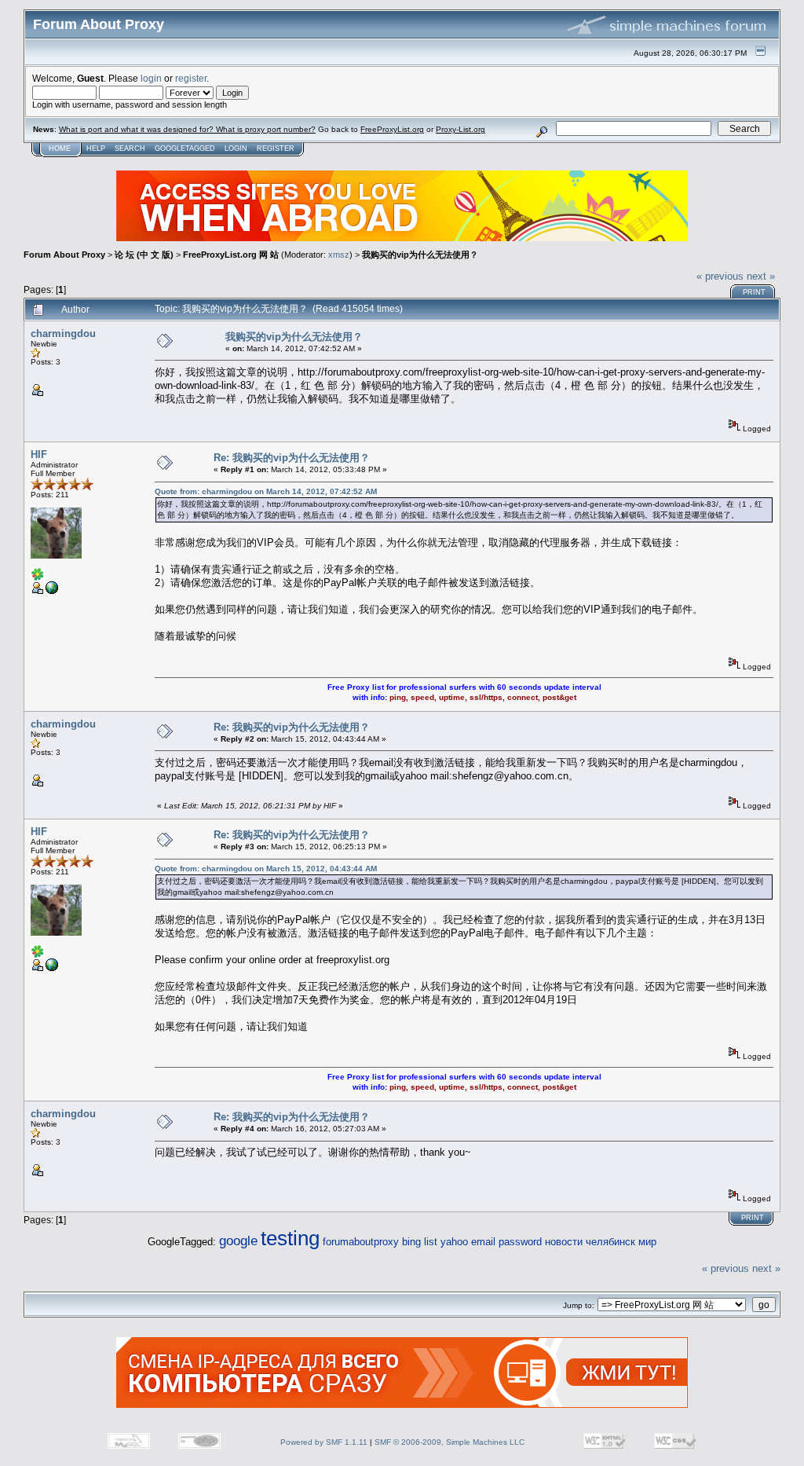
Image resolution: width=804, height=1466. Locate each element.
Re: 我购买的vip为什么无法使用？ (292, 458)
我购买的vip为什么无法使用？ (420, 254)
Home (60, 148)
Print (754, 292)
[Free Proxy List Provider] (52, 591)
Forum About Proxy (64, 254)
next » (761, 276)
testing (290, 1238)
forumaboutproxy (361, 1242)
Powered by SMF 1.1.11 (323, 1442)
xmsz (338, 254)
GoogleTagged (185, 148)
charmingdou (63, 333)
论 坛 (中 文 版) (144, 254)
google (238, 1240)
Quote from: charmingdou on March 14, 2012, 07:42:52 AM (266, 491)
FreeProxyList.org (392, 129)
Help (95, 148)
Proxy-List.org (460, 129)
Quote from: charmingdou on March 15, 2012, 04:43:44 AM (266, 868)
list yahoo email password (483, 1242)
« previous (720, 276)
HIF (39, 454)
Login (236, 148)
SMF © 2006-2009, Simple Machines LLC (449, 1442)
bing (411, 1242)
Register (275, 148)
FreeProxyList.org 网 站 (231, 254)
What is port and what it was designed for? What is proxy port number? (187, 129)
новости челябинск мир (600, 1242)
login (151, 78)
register (190, 78)
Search (130, 148)
